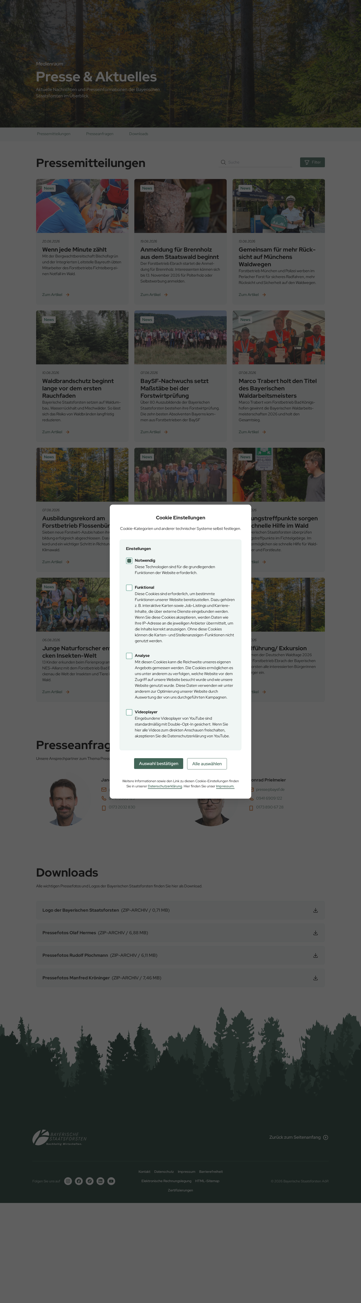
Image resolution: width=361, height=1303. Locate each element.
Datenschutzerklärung (165, 786)
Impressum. (225, 786)
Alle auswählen (207, 763)
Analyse (142, 655)
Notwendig (145, 560)
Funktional (144, 587)
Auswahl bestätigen (158, 763)
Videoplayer (146, 712)
